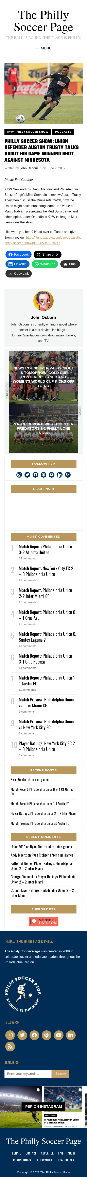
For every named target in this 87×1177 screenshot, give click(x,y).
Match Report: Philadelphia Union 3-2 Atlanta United (45, 549)
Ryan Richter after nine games (30, 779)
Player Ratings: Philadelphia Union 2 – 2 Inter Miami (43, 813)
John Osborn (29, 168)
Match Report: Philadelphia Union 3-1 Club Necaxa (45, 658)
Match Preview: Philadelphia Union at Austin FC (40, 823)
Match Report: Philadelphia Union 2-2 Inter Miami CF (45, 593)
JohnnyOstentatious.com (29, 335)
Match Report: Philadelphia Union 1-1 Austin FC (47, 680)
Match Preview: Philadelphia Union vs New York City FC (46, 724)
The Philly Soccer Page (43, 20)
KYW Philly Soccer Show (28, 131)
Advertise (47, 1154)
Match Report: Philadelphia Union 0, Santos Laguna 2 (47, 637)
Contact (31, 1154)
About (71, 1154)
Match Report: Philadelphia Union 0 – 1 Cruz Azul (47, 615)
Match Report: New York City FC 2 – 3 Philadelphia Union (46, 571)
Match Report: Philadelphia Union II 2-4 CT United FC (42, 791)
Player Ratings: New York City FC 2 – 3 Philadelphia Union (47, 746)
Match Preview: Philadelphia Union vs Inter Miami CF (46, 702)
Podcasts (63, 131)
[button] (43, 48)
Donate (16, 1154)
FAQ (60, 1154)
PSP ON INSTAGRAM (43, 1106)
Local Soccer (65, 1160)
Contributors (22, 1160)
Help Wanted (44, 1160)
